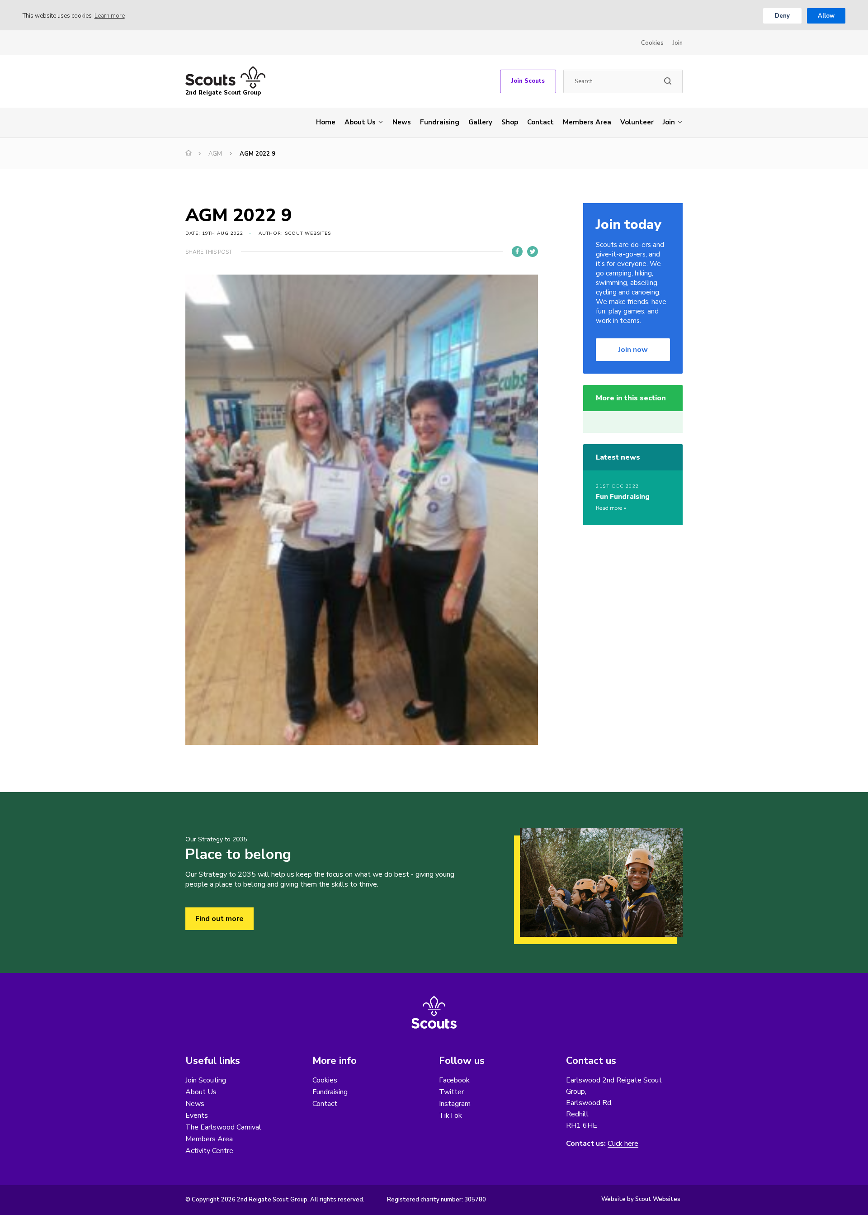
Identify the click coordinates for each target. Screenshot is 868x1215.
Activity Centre (209, 1151)
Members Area (587, 122)
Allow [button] (826, 16)
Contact (540, 122)
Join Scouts (528, 81)
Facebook (454, 1080)
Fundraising (439, 122)
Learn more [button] (109, 16)
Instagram (455, 1104)
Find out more (219, 919)
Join (678, 43)
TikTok (450, 1115)
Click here (623, 1144)
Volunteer (637, 122)
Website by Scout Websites (640, 1199)
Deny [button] (782, 16)
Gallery (480, 122)
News (401, 122)
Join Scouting (205, 1080)
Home (325, 122)
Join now (633, 350)
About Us (360, 122)
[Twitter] (532, 251)
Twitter (451, 1092)
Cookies (652, 43)
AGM (215, 154)
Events (196, 1115)
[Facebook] (517, 251)
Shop (509, 122)
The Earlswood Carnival (223, 1127)
